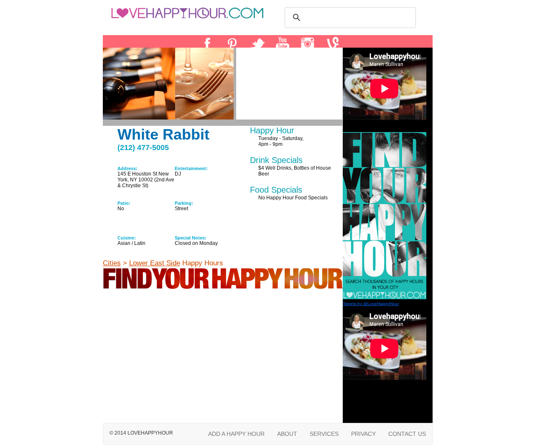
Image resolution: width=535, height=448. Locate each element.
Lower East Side (154, 263)
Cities (112, 263)
